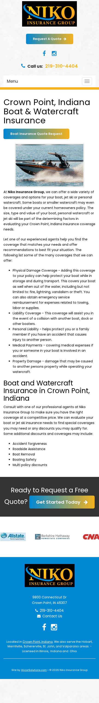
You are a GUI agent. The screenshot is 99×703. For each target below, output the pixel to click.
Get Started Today (60, 502)
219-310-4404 (61, 66)
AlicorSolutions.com (34, 670)
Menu (12, 81)
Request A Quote (48, 38)
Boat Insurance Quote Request (36, 133)
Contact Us (51, 616)
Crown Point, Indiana (38, 642)
